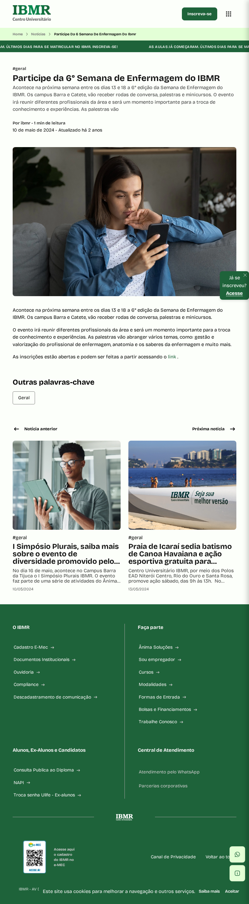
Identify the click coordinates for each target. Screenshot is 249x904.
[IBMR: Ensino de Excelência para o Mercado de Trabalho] (96, 14)
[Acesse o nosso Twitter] (147, 837)
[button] (237, 854)
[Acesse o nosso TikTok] (132, 837)
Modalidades (152, 684)
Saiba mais (209, 891)
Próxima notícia (208, 429)
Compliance (26, 684)
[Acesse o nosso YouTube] (163, 837)
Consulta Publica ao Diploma (44, 770)
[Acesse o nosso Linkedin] (116, 837)
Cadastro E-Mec (31, 647)
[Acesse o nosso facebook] (85, 837)
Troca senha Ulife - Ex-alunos (44, 795)
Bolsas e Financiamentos (165, 709)
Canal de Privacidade (173, 857)
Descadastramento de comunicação (52, 697)
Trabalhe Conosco (158, 721)
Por (39, 123)
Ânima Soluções (155, 647)
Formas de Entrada (159, 697)
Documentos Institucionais (41, 659)
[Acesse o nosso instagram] (101, 837)
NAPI (19, 782)
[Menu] (228, 13)
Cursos (146, 672)
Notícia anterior (40, 429)
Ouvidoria (24, 672)
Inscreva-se (199, 14)
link (172, 357)
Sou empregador (157, 659)
